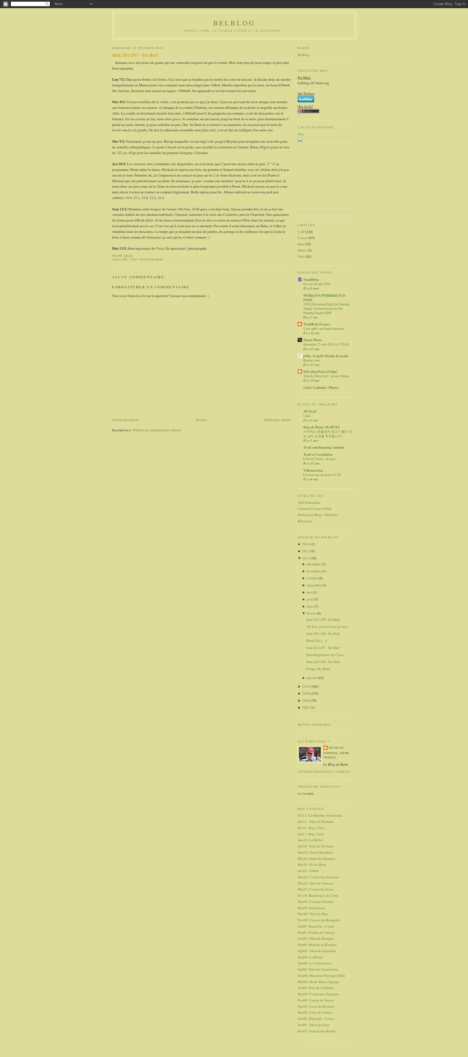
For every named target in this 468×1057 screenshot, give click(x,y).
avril (310, 599)
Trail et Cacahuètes (318, 454)
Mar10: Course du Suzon (316, 889)
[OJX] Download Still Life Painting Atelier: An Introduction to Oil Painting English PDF (326, 308)
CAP (134, 259)
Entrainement (151, 259)
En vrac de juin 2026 (316, 284)
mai (310, 592)
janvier (312, 677)
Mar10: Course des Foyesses (318, 877)
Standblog (311, 279)
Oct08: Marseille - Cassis (316, 1018)
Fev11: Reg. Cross (311, 827)
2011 (306, 558)
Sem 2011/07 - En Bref (135, 55)
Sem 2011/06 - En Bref (323, 661)
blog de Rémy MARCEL (321, 426)
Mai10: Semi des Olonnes (316, 858)
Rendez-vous (311, 360)
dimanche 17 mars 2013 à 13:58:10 (326, 344)
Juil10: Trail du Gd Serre (315, 846)
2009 (306, 693)
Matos (302, 250)
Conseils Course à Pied (314, 508)
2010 (306, 686)
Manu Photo (312, 339)
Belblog (304, 54)
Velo (301, 256)
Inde (301, 244)
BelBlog (234, 22)
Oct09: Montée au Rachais (317, 944)
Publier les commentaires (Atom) (157, 430)
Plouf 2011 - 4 (316, 640)
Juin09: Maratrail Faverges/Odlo (321, 975)
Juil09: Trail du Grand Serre (318, 969)
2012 (306, 551)
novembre (314, 571)
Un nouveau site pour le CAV (322, 474)
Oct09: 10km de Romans (316, 938)
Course (303, 237)
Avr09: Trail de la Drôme (316, 987)
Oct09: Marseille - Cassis (316, 926)
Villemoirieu (313, 470)
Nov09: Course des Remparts (319, 920)
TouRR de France (316, 324)
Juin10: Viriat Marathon (315, 852)
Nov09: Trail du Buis (313, 913)
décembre (314, 564)
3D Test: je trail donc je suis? (327, 626)
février (312, 613)
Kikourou (305, 520)
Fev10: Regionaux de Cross (318, 895)
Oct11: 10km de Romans (316, 821)
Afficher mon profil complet (324, 771)
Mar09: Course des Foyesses (318, 993)
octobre (312, 578)
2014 (306, 543)
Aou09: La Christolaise (315, 963)
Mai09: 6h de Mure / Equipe (318, 981)
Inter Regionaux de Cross (324, 654)
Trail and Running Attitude (323, 447)
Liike (306, 415)
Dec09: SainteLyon (312, 907)
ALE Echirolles (309, 502)
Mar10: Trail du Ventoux (316, 883)
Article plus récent (125, 419)
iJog (301, 133)
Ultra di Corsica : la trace (319, 458)
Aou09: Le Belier (310, 957)
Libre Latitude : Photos (321, 387)
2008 (306, 700)
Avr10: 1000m (308, 870)
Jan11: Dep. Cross (311, 833)
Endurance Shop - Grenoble (318, 514)
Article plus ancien (277, 419)
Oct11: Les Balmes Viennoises (320, 815)
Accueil (201, 419)
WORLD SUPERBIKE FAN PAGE (324, 297)
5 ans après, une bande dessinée (323, 328)
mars (310, 606)
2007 (306, 707)
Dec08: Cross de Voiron (315, 1012)
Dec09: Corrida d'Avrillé (315, 901)
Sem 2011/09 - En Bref (323, 619)
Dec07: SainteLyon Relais (317, 1031)
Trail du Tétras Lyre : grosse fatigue (326, 376)
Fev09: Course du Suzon (316, 1000)
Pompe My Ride (318, 668)
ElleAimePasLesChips (320, 371)
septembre (314, 585)
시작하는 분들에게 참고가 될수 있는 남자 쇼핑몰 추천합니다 (327, 433)
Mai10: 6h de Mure (312, 864)
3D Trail (309, 411)
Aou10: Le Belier (310, 839)
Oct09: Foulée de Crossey (316, 932)
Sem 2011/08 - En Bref (323, 633)
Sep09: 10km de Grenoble (317, 950)
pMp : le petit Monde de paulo (326, 355)
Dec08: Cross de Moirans (316, 1006)
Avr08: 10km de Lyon (313, 1024)
